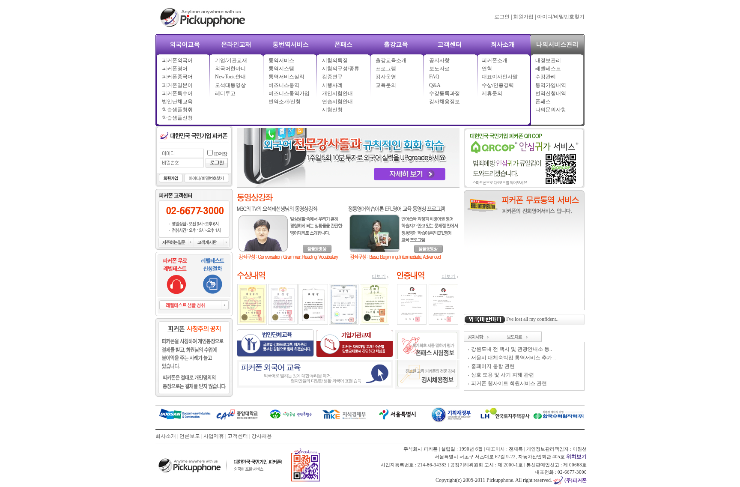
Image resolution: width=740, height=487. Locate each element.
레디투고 (225, 93)
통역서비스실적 (286, 77)
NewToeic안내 (230, 77)
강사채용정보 (444, 102)
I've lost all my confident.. (532, 319)
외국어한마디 (230, 69)
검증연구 (332, 77)
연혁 (487, 69)
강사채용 (261, 436)
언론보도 (189, 436)
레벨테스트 (548, 69)
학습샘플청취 (177, 110)
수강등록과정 (444, 93)
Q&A (435, 85)
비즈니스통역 (284, 85)
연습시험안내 (337, 102)
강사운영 (386, 77)
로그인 (502, 17)
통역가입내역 (550, 85)
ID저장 (220, 154)
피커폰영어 (175, 69)
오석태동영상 (230, 85)
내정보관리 (548, 60)
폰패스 (543, 102)
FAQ (434, 77)
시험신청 (332, 110)
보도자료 (439, 69)
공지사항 (439, 60)
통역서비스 (281, 60)
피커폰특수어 (177, 93)
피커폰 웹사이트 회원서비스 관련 (509, 383)
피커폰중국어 (177, 77)
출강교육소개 (391, 60)
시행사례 (332, 85)
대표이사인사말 (500, 77)
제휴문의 (492, 93)
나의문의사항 (550, 110)
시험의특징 (335, 60)
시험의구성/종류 (340, 69)
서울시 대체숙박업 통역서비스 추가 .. (513, 358)
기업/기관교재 (231, 60)
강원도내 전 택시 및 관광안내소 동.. (511, 349)
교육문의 (386, 85)
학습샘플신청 (177, 118)
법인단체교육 (177, 102)
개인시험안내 (337, 93)
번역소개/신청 (285, 102)
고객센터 (237, 436)
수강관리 (545, 77)
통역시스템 (281, 69)
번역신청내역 (550, 93)
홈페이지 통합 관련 (493, 366)
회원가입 (523, 17)
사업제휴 (213, 436)
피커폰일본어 (177, 85)
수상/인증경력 (498, 85)
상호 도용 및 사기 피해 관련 (502, 375)
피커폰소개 (494, 60)
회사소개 (165, 436)
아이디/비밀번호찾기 (561, 17)
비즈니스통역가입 (289, 93)
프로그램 (386, 69)
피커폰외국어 (177, 60)
